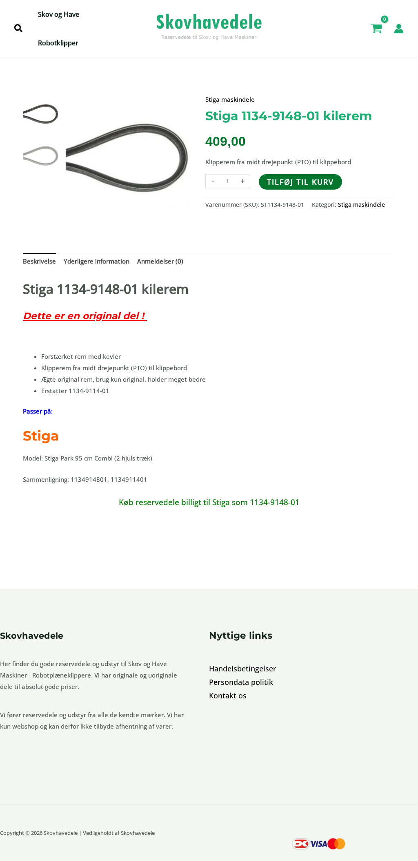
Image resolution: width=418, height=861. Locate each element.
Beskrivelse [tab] (39, 261)
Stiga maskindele (230, 99)
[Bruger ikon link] (399, 29)
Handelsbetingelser (242, 668)
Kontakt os (228, 695)
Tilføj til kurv (300, 182)
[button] (18, 28)
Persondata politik (241, 682)
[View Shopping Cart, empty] (376, 28)
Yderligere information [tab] (96, 261)
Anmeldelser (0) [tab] (160, 261)
